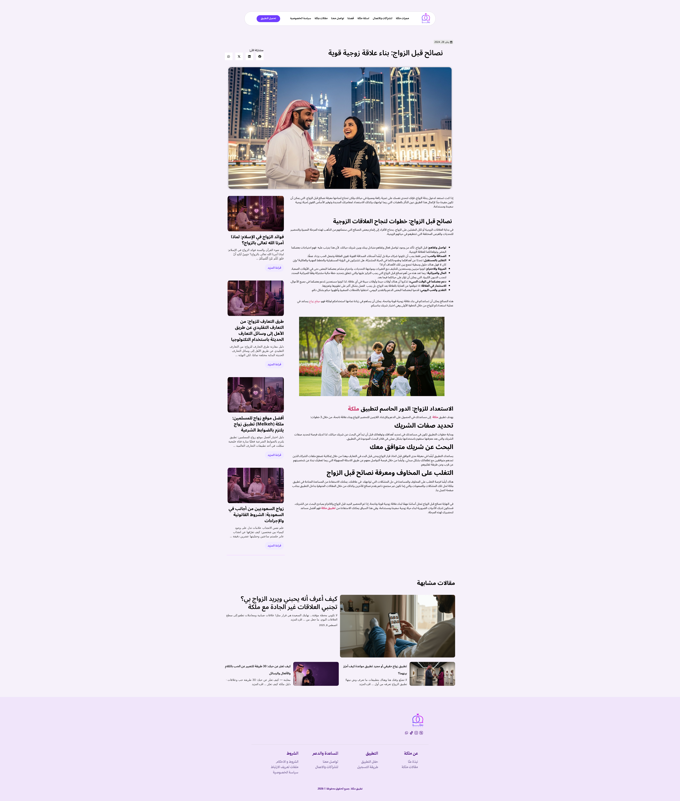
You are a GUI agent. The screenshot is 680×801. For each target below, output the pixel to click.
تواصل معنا (337, 18)
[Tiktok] (411, 733)
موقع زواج (314, 301)
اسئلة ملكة (363, 18)
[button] (260, 56)
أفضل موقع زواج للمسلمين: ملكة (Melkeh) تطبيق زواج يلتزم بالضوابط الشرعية (258, 424)
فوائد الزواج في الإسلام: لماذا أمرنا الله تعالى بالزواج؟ (257, 240)
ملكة (353, 409)
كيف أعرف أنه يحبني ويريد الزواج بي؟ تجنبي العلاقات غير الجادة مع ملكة (289, 603)
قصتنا (350, 18)
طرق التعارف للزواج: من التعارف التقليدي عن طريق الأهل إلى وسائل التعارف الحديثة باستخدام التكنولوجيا (257, 331)
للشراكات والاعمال (382, 18)
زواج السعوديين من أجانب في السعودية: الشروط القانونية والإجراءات (256, 515)
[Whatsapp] (406, 733)
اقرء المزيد (296, 620)
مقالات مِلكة (321, 18)
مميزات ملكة (402, 18)
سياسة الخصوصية (300, 18)
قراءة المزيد (274, 268)
